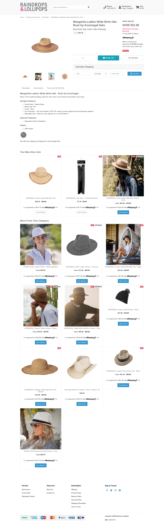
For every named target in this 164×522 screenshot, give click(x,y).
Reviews (50, 88)
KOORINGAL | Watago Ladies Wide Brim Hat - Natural (40, 391)
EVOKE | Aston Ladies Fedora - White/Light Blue (41, 267)
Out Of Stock (40, 212)
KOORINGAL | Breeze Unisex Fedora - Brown (41, 328)
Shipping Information (78, 503)
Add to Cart (123, 281)
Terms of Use (76, 507)
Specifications (38, 88)
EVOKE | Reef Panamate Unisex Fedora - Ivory (40, 451)
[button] (109, 7)
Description (26, 88)
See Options (123, 212)
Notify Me (109, 58)
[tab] (26, 88)
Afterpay (74, 489)
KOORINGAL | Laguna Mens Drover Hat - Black (123, 371)
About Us (50, 489)
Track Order (26, 493)
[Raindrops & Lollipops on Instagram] (115, 490)
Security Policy (76, 500)
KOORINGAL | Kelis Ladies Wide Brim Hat (40, 198)
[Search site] (88, 7)
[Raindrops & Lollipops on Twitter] (111, 490)
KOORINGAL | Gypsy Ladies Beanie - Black (123, 309)
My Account (26, 489)
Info (56, 207)
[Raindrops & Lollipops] (34, 7)
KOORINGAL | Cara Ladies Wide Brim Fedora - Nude (123, 199)
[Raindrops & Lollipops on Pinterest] (119, 490)
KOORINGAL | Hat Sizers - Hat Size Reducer (82, 198)
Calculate (135, 74)
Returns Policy (76, 496)
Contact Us (50, 493)
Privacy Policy (76, 493)
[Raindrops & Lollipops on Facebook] (107, 490)
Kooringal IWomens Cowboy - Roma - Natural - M (82, 390)
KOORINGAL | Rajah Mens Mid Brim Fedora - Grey (82, 328)
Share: (76, 33)
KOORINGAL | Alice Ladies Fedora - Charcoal (82, 267)
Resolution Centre (28, 496)
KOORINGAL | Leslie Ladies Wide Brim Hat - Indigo (123, 267)
